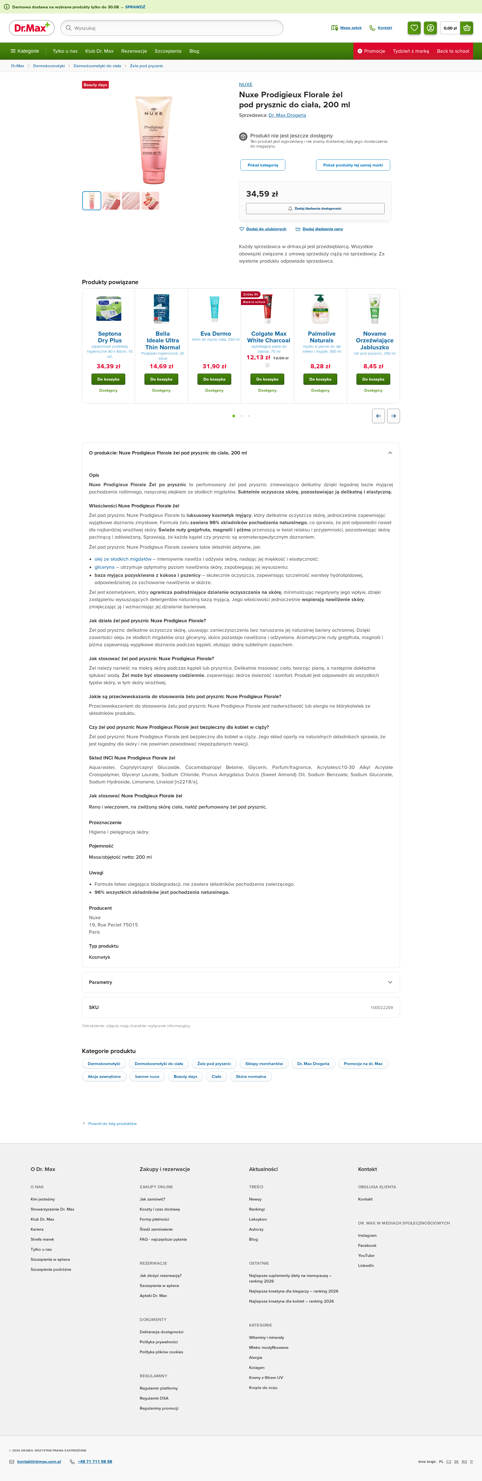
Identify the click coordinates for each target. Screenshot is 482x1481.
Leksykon (258, 1219)
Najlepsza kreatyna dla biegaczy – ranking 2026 (293, 1291)
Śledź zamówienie (156, 1229)
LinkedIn (366, 1265)
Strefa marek (42, 1239)
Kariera (37, 1229)
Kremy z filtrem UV (266, 1377)
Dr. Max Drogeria (287, 115)
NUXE (245, 84)
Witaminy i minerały (266, 1337)
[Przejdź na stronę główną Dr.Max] (32, 28)
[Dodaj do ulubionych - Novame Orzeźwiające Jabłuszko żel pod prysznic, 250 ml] (394, 295)
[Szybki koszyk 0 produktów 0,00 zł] (466, 27)
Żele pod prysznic (214, 1063)
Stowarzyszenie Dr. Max (52, 1209)
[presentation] (108, 309)
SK (456, 1461)
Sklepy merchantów (264, 1063)
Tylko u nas (65, 51)
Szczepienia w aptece (50, 1259)
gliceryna (105, 567)
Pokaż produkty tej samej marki (353, 165)
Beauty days (185, 1076)
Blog (194, 51)
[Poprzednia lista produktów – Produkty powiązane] (378, 416)
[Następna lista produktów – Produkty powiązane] (393, 416)
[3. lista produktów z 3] (248, 416)
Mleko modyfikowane (268, 1347)
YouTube (366, 1255)
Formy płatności (154, 1219)
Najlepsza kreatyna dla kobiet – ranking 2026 (291, 1301)
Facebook (367, 1245)
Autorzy (256, 1229)
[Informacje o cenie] (267, 365)
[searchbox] (171, 28)
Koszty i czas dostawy (160, 1209)
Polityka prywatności (159, 1341)
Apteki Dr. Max (153, 1295)
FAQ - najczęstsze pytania (163, 1239)
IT (471, 1461)
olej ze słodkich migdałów (123, 559)
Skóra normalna (251, 1076)
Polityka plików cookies (161, 1351)
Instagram (367, 1235)
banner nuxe (147, 1076)
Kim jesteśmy (43, 1199)
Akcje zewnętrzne (104, 1076)
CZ (448, 1461)
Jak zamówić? (152, 1199)
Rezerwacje (134, 51)
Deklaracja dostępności (161, 1331)
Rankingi (257, 1209)
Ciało (216, 1076)
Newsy (255, 1199)
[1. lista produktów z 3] (234, 416)
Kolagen (256, 1367)
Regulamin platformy (159, 1388)
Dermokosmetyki (104, 1063)
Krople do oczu (263, 1387)
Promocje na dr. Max (363, 1063)
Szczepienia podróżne (51, 1269)
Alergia (255, 1357)
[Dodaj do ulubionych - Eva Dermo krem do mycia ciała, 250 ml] (235, 295)
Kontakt (365, 1199)
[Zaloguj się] (430, 27)
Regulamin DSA (154, 1398)
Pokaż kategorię (263, 165)
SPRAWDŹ (134, 6)
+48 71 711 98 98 (95, 1461)
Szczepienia (168, 51)
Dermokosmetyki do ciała (159, 1063)
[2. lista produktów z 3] (241, 416)
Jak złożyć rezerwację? (161, 1275)
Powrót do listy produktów (112, 1123)
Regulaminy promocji (159, 1408)
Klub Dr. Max (99, 51)
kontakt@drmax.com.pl (39, 1461)
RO (464, 1461)
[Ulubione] (414, 27)
